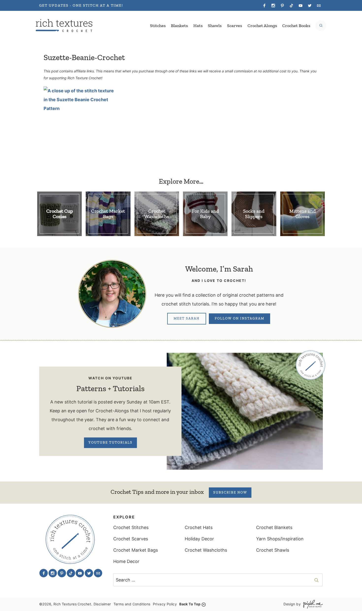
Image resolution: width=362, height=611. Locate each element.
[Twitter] (309, 5)
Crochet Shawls (272, 550)
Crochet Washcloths (206, 550)
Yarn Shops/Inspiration (280, 538)
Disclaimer (102, 604)
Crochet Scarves (130, 538)
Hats (198, 25)
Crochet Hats (199, 527)
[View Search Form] (320, 25)
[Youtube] (300, 5)
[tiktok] (291, 5)
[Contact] (318, 5)
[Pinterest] (282, 5)
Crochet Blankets (274, 527)
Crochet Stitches (130, 527)
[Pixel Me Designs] (312, 604)
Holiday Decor (199, 538)
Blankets (179, 25)
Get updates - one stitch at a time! (81, 5)
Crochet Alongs (262, 25)
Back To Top (189, 604)
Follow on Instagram (239, 318)
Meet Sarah (187, 318)
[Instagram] (273, 5)
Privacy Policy (165, 604)
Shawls (215, 25)
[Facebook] (264, 5)
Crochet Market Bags (135, 550)
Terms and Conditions (132, 604)
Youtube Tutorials (110, 442)
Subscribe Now (230, 492)
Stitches (158, 25)
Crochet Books (296, 25)
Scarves (234, 25)
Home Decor (126, 561)
